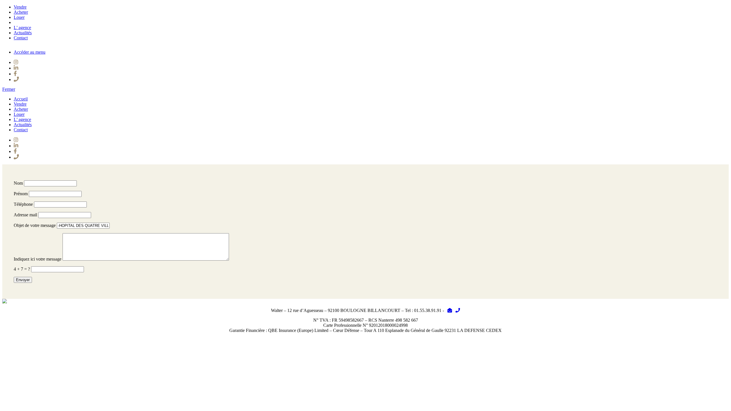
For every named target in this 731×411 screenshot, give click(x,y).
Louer (19, 17)
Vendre (20, 7)
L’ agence (22, 27)
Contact (21, 37)
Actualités (23, 32)
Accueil (21, 98)
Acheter (21, 12)
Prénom (21, 193)
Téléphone (23, 204)
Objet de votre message (35, 225)
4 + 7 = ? (22, 269)
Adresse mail (25, 214)
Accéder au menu (29, 52)
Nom (18, 183)
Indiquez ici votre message (37, 259)
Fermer (8, 89)
